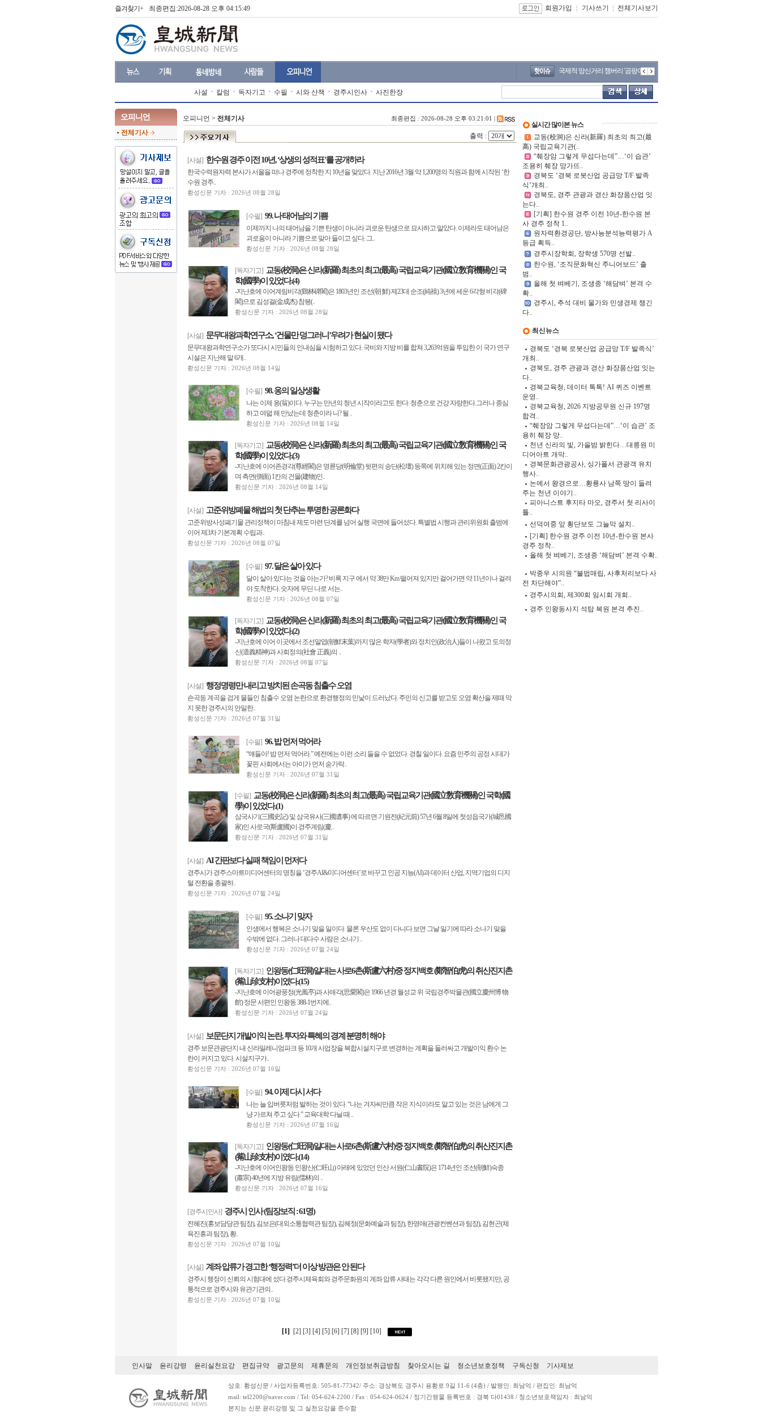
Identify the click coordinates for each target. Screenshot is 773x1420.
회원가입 (558, 8)
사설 (201, 92)
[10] (376, 1331)
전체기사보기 (637, 8)
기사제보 (560, 1366)
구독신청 (525, 1366)
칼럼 (223, 92)
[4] (317, 1331)
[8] (355, 1331)
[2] (297, 1331)
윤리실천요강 (214, 1366)
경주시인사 (350, 92)
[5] (327, 1331)
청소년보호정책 (481, 1366)
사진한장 (389, 92)
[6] (336, 1331)
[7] (346, 1331)
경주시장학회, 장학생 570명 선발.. (584, 254)
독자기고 (251, 92)
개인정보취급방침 (373, 1366)
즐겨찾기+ (129, 8)
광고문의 (290, 1366)
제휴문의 (324, 1366)
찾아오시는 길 (428, 1366)
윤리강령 (173, 1366)
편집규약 (255, 1366)
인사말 (142, 1366)
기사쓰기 (595, 8)
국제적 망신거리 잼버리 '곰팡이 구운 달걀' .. (617, 71)
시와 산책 (310, 92)
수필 (280, 92)
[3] (307, 1331)
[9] (365, 1331)
